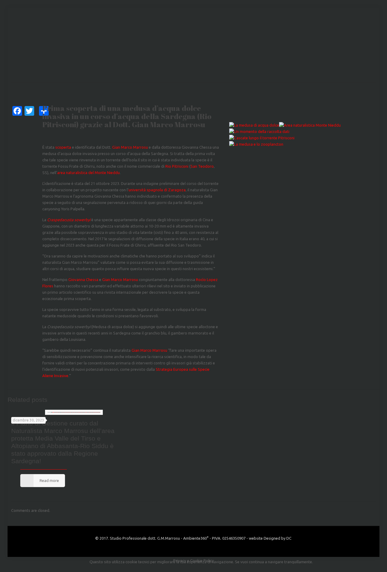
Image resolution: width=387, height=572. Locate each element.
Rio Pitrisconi (177, 166)
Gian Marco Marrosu (130, 147)
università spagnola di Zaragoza (157, 190)
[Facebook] (185, 547)
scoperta (63, 147)
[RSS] (201, 547)
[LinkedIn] (193, 547)
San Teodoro (202, 166)
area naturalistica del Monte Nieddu (88, 172)
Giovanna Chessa (83, 279)
